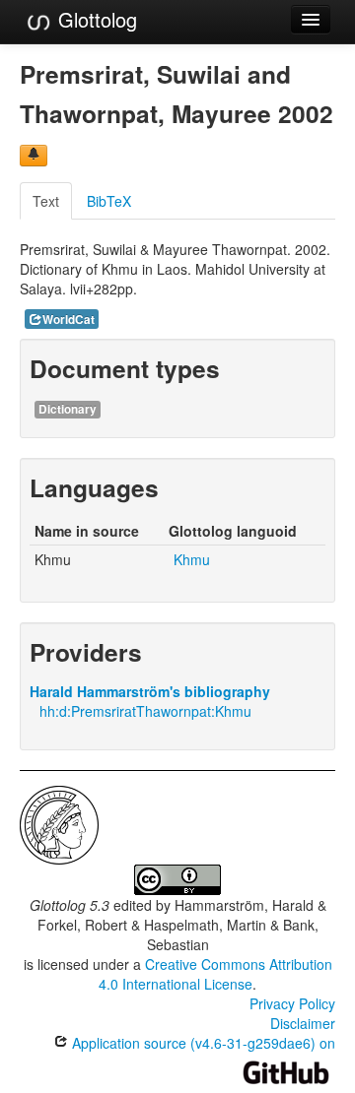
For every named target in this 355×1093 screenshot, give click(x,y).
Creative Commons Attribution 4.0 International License (215, 974)
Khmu (192, 559)
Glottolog (94, 19)
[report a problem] (33, 155)
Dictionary (67, 409)
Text (46, 201)
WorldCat (68, 319)
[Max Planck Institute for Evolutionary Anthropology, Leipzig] (59, 823)
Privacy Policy (292, 1003)
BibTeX (109, 201)
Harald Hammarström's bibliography (150, 691)
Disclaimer (302, 1023)
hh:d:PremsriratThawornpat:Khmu (145, 711)
